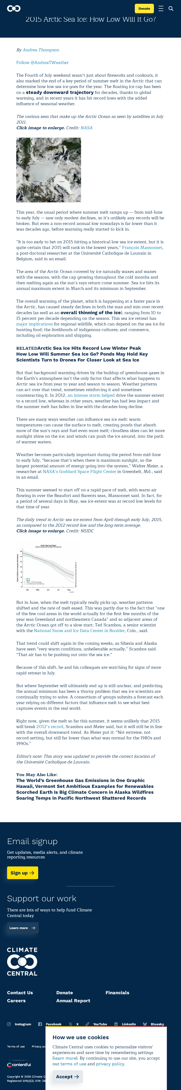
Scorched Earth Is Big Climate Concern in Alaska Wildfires (85, 792)
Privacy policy (41, 1046)
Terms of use (16, 1046)
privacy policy (110, 1063)
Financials (117, 992)
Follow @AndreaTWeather (42, 62)
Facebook (54, 1024)
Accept (64, 1076)
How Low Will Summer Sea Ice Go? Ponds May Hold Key (82, 354)
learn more (65, 1058)
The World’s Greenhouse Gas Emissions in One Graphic (80, 780)
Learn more (18, 928)
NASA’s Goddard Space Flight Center (79, 471)
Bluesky (157, 1024)
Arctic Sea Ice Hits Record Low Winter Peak (89, 348)
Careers (16, 1000)
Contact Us (20, 992)
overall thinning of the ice (91, 312)
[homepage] (14, 8)
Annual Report (73, 1000)
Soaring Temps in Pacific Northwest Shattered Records (81, 798)
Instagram (23, 1024)
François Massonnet (142, 247)
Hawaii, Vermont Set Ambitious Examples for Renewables (85, 786)
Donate (144, 8)
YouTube (100, 1024)
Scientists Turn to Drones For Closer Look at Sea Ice (77, 360)
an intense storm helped (91, 395)
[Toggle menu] (161, 8)
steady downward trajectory (60, 92)
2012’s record (50, 726)
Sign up (19, 873)
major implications (34, 324)
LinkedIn (129, 1024)
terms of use (73, 1063)
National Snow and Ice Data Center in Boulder (79, 630)
